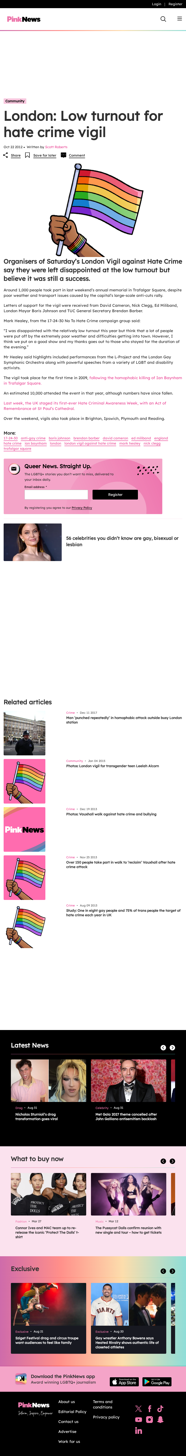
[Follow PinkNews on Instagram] (149, 1420)
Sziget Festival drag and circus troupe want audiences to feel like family (46, 1340)
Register (175, 4)
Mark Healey (129, 443)
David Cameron (115, 438)
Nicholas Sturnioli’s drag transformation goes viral (36, 1116)
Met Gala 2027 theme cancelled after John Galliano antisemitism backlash (126, 1116)
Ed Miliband (141, 438)
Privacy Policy (82, 507)
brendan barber (86, 438)
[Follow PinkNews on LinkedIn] (138, 1431)
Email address (41, 487)
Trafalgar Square (17, 448)
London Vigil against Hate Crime (90, 443)
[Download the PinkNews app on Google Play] (156, 1381)
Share (16, 155)
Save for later (44, 155)
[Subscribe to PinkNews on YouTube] (138, 1420)
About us (66, 1401)
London (55, 443)
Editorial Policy (72, 1411)
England (161, 438)
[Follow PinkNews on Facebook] (149, 1409)
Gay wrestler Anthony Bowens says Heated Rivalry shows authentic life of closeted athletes (127, 1342)
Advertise (67, 1431)
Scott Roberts (56, 147)
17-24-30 (11, 438)
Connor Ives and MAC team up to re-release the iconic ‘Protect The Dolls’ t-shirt (47, 1232)
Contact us (68, 1421)
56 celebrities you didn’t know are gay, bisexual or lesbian (122, 541)
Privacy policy (106, 1417)
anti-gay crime (33, 438)
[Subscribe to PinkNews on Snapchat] (160, 1420)
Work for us (69, 1441)
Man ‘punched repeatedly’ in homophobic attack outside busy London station (124, 720)
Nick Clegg (152, 443)
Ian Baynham (36, 443)
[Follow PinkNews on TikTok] (160, 1409)
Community (14, 101)
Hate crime (13, 443)
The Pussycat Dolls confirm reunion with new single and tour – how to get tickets (128, 1230)
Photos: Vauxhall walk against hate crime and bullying (111, 814)
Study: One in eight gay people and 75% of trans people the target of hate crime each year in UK (123, 912)
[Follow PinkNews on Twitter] (138, 1409)
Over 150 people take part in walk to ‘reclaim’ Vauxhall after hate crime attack (120, 864)
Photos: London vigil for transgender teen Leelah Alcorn (112, 766)
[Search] (163, 19)
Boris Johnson (59, 438)
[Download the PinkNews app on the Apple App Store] (124, 1381)
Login (156, 4)
